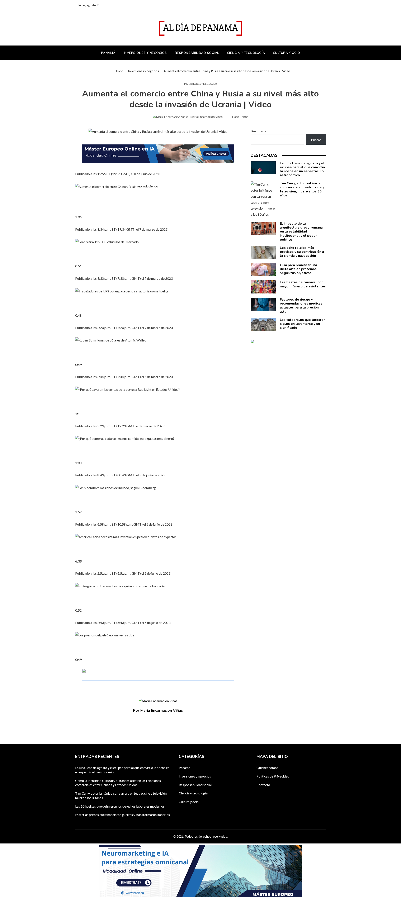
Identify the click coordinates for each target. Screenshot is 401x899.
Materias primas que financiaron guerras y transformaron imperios (122, 815)
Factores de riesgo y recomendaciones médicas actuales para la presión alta (301, 305)
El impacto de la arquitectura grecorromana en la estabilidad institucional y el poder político (301, 231)
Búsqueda (258, 131)
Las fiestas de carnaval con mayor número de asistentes (303, 284)
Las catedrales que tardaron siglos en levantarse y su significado (302, 323)
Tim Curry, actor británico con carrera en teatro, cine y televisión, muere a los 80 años (302, 189)
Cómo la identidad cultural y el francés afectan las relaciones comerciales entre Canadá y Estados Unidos (118, 783)
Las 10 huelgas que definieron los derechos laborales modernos (120, 806)
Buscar (316, 140)
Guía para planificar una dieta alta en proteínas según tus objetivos (298, 269)
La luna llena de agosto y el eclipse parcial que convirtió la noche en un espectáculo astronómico (302, 169)
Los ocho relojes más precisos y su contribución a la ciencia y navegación (302, 251)
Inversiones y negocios (200, 83)
